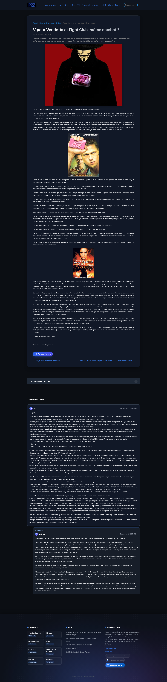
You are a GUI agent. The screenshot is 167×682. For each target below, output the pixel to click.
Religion (110, 5)
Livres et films (70, 5)
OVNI (78, 5)
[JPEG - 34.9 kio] (83, 155)
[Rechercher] (137, 5)
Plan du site (108, 651)
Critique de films (55, 23)
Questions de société (99, 5)
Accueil (35, 23)
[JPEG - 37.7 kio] (83, 263)
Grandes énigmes (50, 5)
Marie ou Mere (71, 648)
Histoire (60, 5)
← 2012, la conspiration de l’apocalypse (47, 361)
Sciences (118, 5)
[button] (83, 381)
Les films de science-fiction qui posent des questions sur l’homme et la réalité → (105, 361)
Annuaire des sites (111, 649)
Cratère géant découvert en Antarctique (79, 645)
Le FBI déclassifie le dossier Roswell (78, 652)
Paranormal (85, 5)
